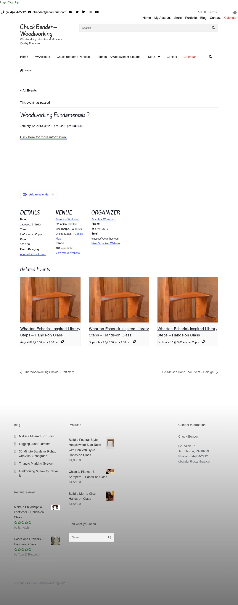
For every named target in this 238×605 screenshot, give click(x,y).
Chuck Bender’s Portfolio (73, 56)
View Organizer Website (105, 243)
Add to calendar (39, 194)
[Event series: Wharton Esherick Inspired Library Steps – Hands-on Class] (62, 341)
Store (178, 18)
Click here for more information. (43, 136)
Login (4, 2)
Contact (215, 18)
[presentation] (50, 299)
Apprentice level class (33, 254)
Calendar (230, 18)
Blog (203, 18)
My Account (162, 18)
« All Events (28, 90)
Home (147, 18)
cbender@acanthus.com (49, 12)
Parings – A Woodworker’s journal (119, 56)
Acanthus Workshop (67, 219)
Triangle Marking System (36, 463)
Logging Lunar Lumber (34, 444)
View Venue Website (68, 253)
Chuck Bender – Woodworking (38, 30)
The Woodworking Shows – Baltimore (49, 372)
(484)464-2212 (16, 12)
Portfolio (191, 18)
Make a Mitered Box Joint (36, 436)
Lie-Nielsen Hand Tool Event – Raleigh (188, 372)
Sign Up (13, 2)
